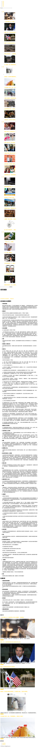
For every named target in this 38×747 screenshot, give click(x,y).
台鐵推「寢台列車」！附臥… (10, 219)
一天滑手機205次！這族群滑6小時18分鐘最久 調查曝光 (12, 617)
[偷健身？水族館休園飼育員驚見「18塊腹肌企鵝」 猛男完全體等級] (9, 74)
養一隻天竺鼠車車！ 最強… (10, 229)
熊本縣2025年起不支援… (9, 197)
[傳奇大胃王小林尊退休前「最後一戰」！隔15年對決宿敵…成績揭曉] (9, 129)
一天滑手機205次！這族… (9, 21)
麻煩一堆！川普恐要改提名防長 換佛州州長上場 (10, 642)
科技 (3, 6)
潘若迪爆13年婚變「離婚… (10, 163)
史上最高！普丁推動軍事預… (10, 64)
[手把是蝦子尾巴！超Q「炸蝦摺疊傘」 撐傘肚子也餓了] (9, 85)
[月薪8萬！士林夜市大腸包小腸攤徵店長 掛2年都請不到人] (9, 117)
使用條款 (4, 743)
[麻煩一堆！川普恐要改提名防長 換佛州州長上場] (9, 30)
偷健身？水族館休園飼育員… (10, 76)
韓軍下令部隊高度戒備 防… (10, 43)
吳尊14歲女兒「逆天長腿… (10, 142)
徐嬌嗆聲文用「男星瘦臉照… (10, 174)
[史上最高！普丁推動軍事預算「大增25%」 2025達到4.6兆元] (9, 62)
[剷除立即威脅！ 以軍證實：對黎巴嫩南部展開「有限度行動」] (9, 51)
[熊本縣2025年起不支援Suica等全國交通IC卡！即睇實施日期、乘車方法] (9, 195)
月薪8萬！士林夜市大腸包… (10, 119)
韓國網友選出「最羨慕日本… (10, 208)
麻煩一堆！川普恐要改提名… (10, 32)
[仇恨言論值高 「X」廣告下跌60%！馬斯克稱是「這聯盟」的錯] (9, 261)
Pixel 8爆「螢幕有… (8, 252)
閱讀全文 (2, 639)
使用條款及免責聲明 (4, 298)
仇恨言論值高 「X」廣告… (10, 263)
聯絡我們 (4, 744)
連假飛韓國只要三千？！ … (10, 186)
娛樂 (3, 3)
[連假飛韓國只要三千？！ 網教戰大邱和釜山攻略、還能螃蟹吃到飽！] (9, 184)
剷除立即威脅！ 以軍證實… (10, 53)
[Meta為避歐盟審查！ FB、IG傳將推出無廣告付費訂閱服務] (9, 271)
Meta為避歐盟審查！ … (9, 274)
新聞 (3, 1)
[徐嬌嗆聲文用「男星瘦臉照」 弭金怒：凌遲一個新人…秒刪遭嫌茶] (9, 172)
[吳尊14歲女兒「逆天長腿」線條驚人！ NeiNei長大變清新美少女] (9, 140)
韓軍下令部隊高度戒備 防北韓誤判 (7, 666)
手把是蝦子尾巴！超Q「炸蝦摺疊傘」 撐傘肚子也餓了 (11, 716)
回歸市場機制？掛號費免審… (10, 98)
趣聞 (3, 2)
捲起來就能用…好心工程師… (10, 284)
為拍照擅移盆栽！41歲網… (10, 108)
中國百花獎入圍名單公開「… (10, 153)
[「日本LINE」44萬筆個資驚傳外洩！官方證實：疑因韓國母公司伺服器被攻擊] (9, 239)
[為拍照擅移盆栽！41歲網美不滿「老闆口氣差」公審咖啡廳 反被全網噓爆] (9, 106)
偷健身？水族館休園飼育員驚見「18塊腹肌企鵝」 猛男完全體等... (14, 691)
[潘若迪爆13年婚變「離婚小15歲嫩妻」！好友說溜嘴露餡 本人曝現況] (9, 161)
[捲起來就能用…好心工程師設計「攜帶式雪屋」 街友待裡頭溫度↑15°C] (9, 282)
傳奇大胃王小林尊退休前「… (10, 131)
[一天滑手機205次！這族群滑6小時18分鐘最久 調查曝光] (9, 19)
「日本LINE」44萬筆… (9, 241)
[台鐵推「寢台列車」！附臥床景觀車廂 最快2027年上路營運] (9, 216)
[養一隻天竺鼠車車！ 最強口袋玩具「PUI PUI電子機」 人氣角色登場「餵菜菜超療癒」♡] (9, 227)
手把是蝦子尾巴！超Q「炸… (10, 87)
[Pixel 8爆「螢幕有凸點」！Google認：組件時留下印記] (9, 250)
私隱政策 (12, 298)
